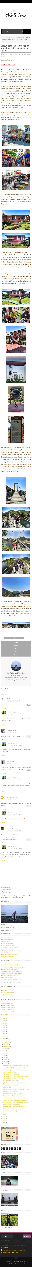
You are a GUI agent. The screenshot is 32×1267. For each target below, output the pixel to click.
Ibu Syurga (5, 1247)
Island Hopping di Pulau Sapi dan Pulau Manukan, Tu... (16, 1070)
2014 (3, 1118)
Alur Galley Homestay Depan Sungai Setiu (12, 951)
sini (30, 112)
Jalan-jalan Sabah (10, 37)
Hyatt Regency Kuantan (7, 939)
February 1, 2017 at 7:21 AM (13, 763)
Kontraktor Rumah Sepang (8, 1009)
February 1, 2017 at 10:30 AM (14, 830)
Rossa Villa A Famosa (7, 949)
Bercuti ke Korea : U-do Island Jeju (11, 1104)
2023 (3, 1025)
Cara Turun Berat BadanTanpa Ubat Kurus (12, 982)
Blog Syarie (4, 990)
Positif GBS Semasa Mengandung (10, 964)
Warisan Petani (11, 829)
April (5, 1057)
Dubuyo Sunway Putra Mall (9, 1072)
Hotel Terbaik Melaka (7, 937)
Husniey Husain (11, 730)
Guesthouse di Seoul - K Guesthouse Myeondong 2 (15, 1100)
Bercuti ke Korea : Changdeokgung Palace (13, 1095)
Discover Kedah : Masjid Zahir (10, 1085)
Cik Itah (9, 699)
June (5, 1053)
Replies (8, 708)
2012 (3, 1122)
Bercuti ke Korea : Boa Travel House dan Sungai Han (16, 1089)
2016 (3, 1114)
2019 (3, 1033)
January (6, 1063)
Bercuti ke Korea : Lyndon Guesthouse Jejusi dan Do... (16, 1102)
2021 (3, 1029)
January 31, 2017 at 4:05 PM (17, 714)
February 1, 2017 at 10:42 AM (18, 814)
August (5, 1048)
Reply (28, 705)
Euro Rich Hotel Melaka (7, 943)
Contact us (28, 1236)
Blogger (13, 1263)
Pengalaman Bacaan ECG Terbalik (10, 969)
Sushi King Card (7, 1087)
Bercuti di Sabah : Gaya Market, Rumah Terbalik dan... (16, 1065)
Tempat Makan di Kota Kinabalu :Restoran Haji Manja (16, 1067)
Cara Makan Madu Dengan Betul (9, 981)
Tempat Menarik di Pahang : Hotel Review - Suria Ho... (16, 1076)
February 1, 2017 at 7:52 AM (13, 799)
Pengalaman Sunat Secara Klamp (10, 966)
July (5, 1050)
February (6, 1061)
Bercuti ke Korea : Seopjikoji (10, 1111)
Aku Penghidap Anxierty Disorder (10, 975)
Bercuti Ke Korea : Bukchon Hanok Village (13, 1093)
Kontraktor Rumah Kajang (8, 1011)
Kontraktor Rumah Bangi (8, 1005)
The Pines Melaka (6, 941)
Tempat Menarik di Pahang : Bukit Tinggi (13, 1078)
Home (3, 37)
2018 (3, 1036)
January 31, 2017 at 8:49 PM (13, 732)
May (5, 1055)
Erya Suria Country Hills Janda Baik (10, 954)
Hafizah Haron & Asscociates (9, 996)
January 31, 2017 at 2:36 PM (13, 700)
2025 (3, 1021)
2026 (3, 1018)
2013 (3, 1120)
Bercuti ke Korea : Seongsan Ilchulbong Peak (14, 1106)
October (6, 1044)
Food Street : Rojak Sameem (10, 1091)
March (5, 1059)
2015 (3, 1116)
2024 (3, 1023)
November (6, 1042)
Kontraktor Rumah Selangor (8, 1007)
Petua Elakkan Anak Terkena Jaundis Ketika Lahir (13, 967)
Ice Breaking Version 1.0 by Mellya (11, 1074)
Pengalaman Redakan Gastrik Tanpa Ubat (12, 979)
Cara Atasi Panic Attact (7, 977)
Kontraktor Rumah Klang (7, 1003)
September (6, 1046)
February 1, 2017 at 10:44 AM (18, 848)
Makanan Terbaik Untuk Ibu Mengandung (12, 973)
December (6, 1040)
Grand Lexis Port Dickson (8, 945)
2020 (3, 1031)
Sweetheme (24, 1263)
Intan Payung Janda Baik (7, 956)
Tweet (16, 642)
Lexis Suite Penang (6, 952)
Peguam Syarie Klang (7, 994)
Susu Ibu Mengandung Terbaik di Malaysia (12, 971)
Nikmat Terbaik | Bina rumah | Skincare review (13, 1250)
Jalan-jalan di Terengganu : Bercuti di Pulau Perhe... (15, 1083)
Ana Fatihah (10, 761)
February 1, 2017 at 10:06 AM (18, 779)
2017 (3, 1038)
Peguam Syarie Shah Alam (8, 992)
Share (16, 645)
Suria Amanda (11, 797)
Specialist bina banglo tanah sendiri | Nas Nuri (13, 1245)
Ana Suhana (14, 712)
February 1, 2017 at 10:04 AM (18, 745)
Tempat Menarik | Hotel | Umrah (10, 1252)
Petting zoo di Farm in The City (10, 1080)
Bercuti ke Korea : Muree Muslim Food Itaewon (14, 1098)
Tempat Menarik (20, 37)
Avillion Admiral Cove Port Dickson (10, 947)
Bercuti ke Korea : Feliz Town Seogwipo (13, 1108)
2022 (3, 1027)
